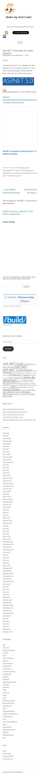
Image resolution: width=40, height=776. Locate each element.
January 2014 (7, 602)
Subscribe (8, 349)
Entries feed (7, 753)
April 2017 (6, 515)
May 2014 (6, 592)
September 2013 (8, 613)
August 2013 (7, 616)
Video (5, 724)
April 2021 (6, 436)
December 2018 (8, 483)
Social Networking (9, 711)
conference (28, 373)
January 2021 (7, 438)
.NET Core (16, 363)
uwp (28, 387)
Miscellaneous (7, 706)
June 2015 (6, 557)
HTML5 (24, 380)
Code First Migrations (18, 373)
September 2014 (8, 581)
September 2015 (8, 549)
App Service (8, 367)
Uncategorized (8, 716)
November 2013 (8, 608)
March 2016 (6, 536)
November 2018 (8, 486)
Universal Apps (22, 387)
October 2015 (7, 547)
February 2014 (7, 600)
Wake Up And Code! (21, 17)
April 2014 (6, 594)
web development (11, 392)
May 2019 (6, 470)
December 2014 (8, 573)
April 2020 (6, 451)
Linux (30, 383)
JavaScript (15, 382)
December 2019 (8, 462)
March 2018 (6, 497)
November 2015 (8, 544)
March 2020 (6, 454)
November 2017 (8, 502)
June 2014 (6, 589)
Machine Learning (9, 700)
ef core (5, 378)
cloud (8, 372)
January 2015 (7, 571)
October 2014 (7, 579)
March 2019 (6, 475)
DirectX (33, 375)
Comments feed (8, 756)
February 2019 (7, 478)
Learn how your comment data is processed (19, 277)
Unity (14, 386)
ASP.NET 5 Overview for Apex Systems (18, 151)
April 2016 (6, 534)
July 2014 (5, 587)
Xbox (33, 394)
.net (5, 363)
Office (5, 708)
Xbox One (7, 396)
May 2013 (6, 624)
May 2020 (6, 449)
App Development (9, 650)
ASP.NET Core (13, 370)
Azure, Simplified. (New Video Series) (15, 412)
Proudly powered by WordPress (13, 772)
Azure (28, 370)
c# (4, 372)
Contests (6, 677)
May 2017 (6, 512)
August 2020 (7, 444)
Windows (26, 391)
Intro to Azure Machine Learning (13, 409)
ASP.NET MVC (7, 173)
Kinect (22, 383)
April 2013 (6, 626)
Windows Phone (25, 394)
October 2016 (7, 523)
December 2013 (8, 605)
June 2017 (6, 510)
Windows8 (7, 394)
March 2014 (6, 597)
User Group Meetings (10, 722)
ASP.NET (22, 168)
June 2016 (6, 528)
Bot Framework (8, 663)
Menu (20, 42)
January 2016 (7, 539)
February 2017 (7, 520)
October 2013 (7, 610)
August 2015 (7, 552)
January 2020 (7, 459)
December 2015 (8, 542)
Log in (5, 751)
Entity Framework (15, 377)
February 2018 (7, 499)
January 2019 (7, 481)
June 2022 (6, 433)
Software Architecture (10, 714)
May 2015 (6, 560)
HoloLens (6, 687)
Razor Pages (27, 385)
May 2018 (6, 494)
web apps (31, 390)
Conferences (7, 674)
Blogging (5, 661)
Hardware (6, 685)
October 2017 (7, 504)
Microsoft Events (8, 703)
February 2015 (7, 568)
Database (27, 375)
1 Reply (5, 60)
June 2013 (6, 621)
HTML (19, 381)
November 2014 (8, 576)
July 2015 (5, 555)
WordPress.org (8, 759)
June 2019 (6, 467)
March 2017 (6, 518)
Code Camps (7, 669)
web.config (23, 390)
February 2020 (7, 457)
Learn (26, 383)
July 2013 (5, 618)
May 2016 (6, 531)
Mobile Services (14, 385)
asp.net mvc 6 (16, 173)
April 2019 (6, 473)
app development (29, 364)
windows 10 (17, 394)
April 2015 (6, 563)
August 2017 (7, 507)
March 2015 (6, 565)
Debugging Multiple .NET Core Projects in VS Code (19, 420)
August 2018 (7, 491)
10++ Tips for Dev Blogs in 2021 (13, 417)
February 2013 (7, 632)
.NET (4, 645)
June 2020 (6, 446)
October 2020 (7, 441)
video (31, 387)
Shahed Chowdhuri (10, 154)
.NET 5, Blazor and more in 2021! (13, 414)
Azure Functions (8, 658)
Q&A (21, 385)
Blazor (34, 370)
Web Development (9, 730)
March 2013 (6, 629)
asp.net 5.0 (30, 170)
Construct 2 (15, 374)
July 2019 (5, 465)
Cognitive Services (9, 671)
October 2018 (7, 489)
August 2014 (7, 584)
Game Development (9, 682)
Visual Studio (11, 389)
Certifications (7, 666)
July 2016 (5, 526)
